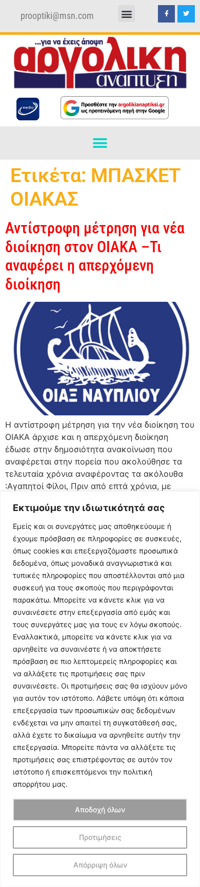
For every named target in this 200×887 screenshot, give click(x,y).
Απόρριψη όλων (100, 864)
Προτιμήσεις (100, 837)
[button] (126, 13)
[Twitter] (186, 14)
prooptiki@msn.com (57, 16)
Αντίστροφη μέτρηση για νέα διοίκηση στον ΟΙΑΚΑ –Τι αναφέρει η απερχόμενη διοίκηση (95, 256)
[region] (100, 689)
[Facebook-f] (166, 14)
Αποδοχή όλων (100, 809)
